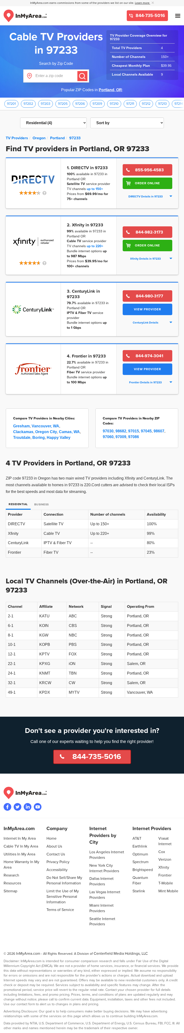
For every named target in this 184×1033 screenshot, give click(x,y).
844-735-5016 (149, 15)
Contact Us (55, 854)
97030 (108, 431)
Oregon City (46, 432)
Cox (161, 851)
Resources (12, 883)
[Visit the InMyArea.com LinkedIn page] (27, 807)
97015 (133, 431)
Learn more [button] (142, 3)
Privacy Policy (57, 862)
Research (11, 875)
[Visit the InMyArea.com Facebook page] (7, 807)
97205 (63, 104)
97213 (162, 104)
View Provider (147, 309)
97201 (11, 104)
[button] (33, 193)
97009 (120, 437)
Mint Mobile (168, 891)
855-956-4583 (149, 170)
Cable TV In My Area (21, 846)
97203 (45, 104)
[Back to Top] (176, 1025)
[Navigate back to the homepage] (25, 16)
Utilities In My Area (19, 854)
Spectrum (140, 862)
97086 (133, 437)
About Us (54, 846)
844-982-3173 (149, 232)
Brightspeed (142, 869)
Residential (18, 504)
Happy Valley (58, 438)
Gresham (21, 426)
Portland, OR (110, 90)
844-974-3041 (149, 355)
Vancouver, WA (45, 426)
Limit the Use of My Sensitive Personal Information (62, 897)
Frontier (165, 875)
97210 (114, 104)
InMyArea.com (28, 953)
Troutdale (21, 438)
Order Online (147, 183)
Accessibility (57, 869)
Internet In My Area (20, 838)
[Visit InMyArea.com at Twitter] (17, 807)
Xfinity (163, 867)
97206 (80, 104)
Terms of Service (60, 909)
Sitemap (10, 891)
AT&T (136, 838)
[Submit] (82, 76)
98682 (120, 431)
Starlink (138, 891)
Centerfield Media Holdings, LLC (121, 953)
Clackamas (23, 432)
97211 (130, 104)
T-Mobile (165, 883)
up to (95, 189)
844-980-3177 (149, 296)
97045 (146, 431)
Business (41, 504)
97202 (28, 104)
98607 (159, 431)
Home (51, 838)
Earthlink (139, 846)
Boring (38, 438)
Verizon (164, 859)
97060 (108, 437)
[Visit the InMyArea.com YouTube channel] (37, 807)
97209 (97, 104)
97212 (146, 104)
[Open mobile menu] (177, 16)
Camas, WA (69, 432)
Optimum (140, 854)
